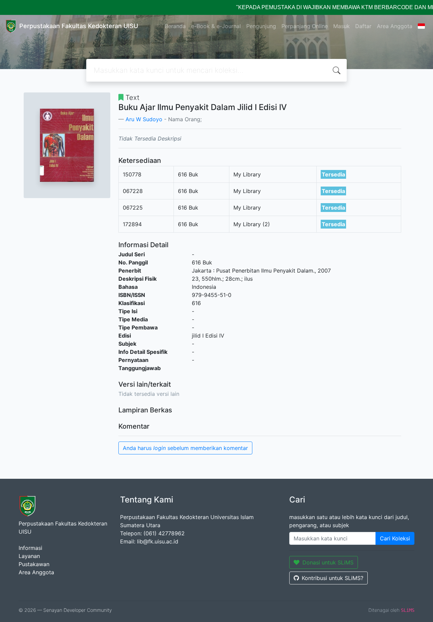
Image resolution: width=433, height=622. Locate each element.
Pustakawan (34, 564)
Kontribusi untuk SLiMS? (332, 578)
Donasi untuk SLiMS (328, 562)
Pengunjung (261, 26)
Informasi (30, 547)
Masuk (341, 26)
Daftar (363, 26)
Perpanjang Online (304, 26)
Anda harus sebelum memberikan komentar (185, 448)
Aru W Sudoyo (144, 119)
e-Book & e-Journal (216, 26)
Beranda (175, 26)
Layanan (29, 556)
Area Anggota (394, 26)
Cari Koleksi (395, 538)
